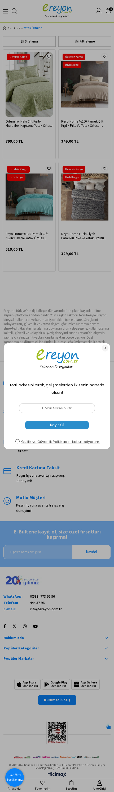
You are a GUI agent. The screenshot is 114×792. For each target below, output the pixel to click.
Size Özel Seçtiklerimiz (15, 777)
